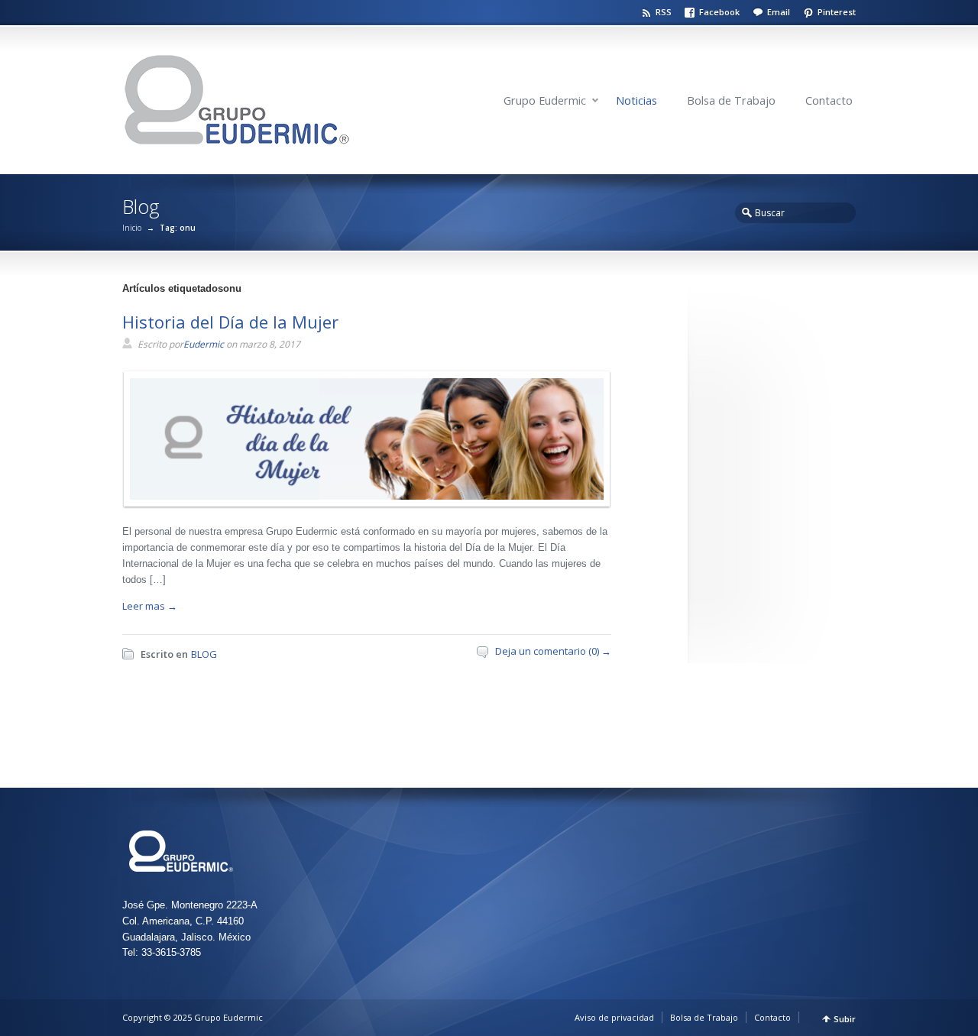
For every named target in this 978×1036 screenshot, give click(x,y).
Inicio (131, 227)
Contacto (829, 100)
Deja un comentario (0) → (553, 651)
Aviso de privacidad (614, 1017)
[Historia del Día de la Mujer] (363, 496)
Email (778, 12)
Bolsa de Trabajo (731, 100)
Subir (845, 1019)
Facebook (719, 12)
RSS (664, 12)
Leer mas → (149, 606)
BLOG (204, 654)
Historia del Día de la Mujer (230, 321)
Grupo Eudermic (545, 100)
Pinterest (837, 12)
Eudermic (203, 344)
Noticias (636, 100)
